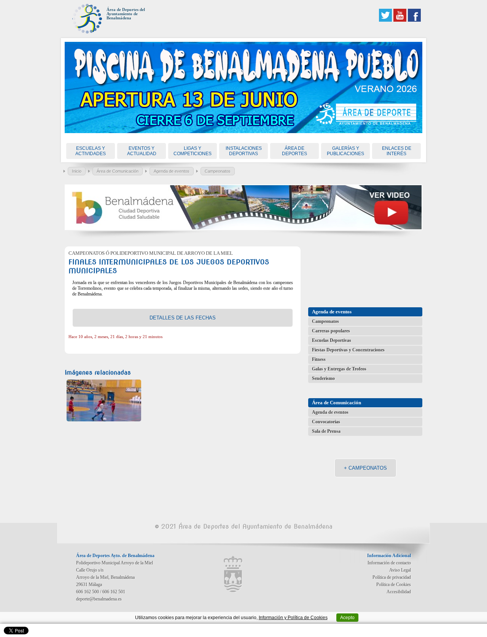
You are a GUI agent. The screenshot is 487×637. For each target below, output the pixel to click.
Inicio (76, 171)
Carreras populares (331, 331)
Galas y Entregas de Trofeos (339, 369)
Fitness (319, 359)
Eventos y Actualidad (141, 151)
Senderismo (323, 378)
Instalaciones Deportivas (244, 151)
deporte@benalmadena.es (99, 599)
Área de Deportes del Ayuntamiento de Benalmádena (126, 14)
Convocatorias (326, 421)
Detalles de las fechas (183, 318)
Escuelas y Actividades (90, 151)
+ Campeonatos (365, 468)
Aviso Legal (400, 570)
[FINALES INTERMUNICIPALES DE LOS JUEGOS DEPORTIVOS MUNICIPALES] (104, 400)
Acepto (347, 617)
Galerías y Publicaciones (345, 151)
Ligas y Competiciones (192, 151)
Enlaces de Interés (396, 151)
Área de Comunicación (117, 171)
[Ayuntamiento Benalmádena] (233, 574)
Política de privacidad (391, 577)
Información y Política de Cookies (293, 617)
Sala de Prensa (326, 431)
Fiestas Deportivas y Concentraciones (348, 350)
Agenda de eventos (171, 171)
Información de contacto (389, 563)
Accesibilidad (399, 591)
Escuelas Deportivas (331, 340)
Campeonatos (218, 171)
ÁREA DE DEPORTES (294, 151)
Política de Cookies (393, 584)
